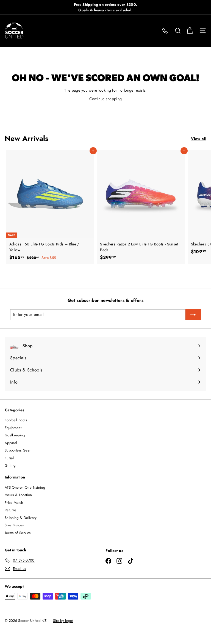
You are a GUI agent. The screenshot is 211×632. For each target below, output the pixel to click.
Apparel (11, 442)
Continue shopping (105, 99)
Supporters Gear (17, 450)
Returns (10, 510)
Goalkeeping (15, 435)
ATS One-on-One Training (25, 487)
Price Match (14, 502)
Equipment (13, 427)
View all (198, 138)
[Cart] (189, 31)
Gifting (10, 465)
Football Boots (16, 420)
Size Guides (14, 525)
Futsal (9, 458)
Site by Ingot (63, 620)
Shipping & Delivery (21, 517)
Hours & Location (18, 494)
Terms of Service (18, 532)
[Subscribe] (193, 314)
